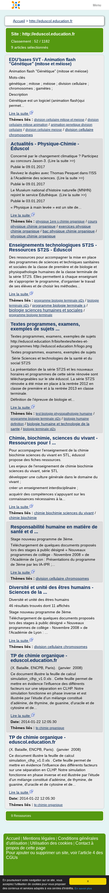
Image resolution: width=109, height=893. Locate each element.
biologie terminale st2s (39, 429)
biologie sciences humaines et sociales (46, 310)
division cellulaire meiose (43, 130)
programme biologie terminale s (58, 305)
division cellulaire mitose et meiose (59, 120)
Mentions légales (39, 838)
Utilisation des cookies (51, 843)
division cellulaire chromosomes (62, 578)
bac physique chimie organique (69, 231)
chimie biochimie (23, 517)
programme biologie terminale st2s (59, 300)
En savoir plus (83, 888)
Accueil (13, 838)
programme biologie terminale (30, 315)
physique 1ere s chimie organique (60, 221)
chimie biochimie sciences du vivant (64, 513)
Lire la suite (19, 113)
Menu (97, 5)
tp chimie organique (50, 728)
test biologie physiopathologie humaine (64, 414)
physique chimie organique (33, 236)
